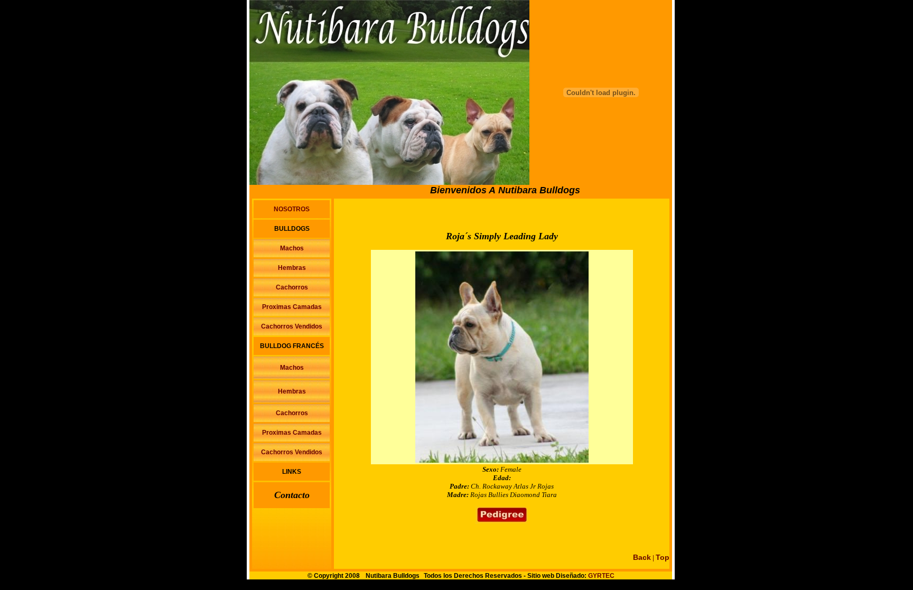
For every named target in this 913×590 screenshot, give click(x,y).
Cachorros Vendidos (291, 326)
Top (662, 557)
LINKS (291, 471)
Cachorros (292, 287)
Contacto (292, 495)
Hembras (292, 267)
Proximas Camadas (292, 307)
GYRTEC (601, 575)
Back (642, 557)
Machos (292, 248)
